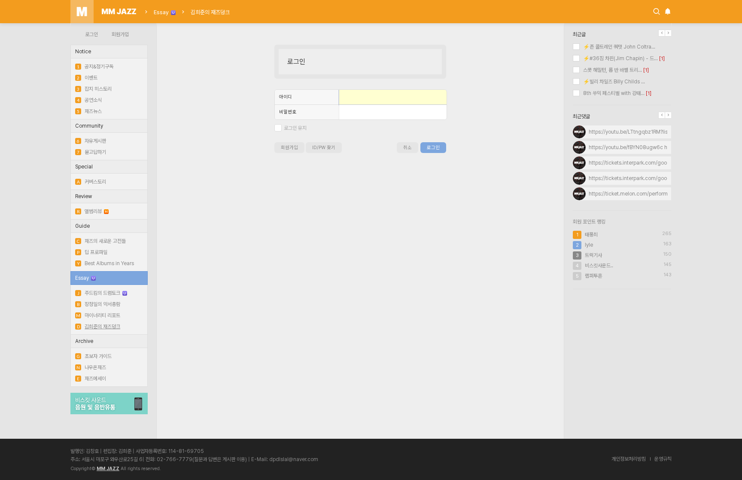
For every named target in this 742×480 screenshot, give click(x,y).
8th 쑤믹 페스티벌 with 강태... (613, 93)
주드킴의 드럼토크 (99, 293)
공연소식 (89, 100)
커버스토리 (91, 182)
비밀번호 (287, 112)
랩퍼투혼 (593, 276)
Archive (84, 341)
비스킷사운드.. (599, 266)
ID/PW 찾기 (323, 147)
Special (84, 167)
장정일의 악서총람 (98, 304)
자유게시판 (91, 141)
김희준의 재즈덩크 (210, 12)
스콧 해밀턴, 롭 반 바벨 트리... (612, 70)
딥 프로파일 (92, 252)
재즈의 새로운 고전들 (101, 241)
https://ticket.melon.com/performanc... (635, 194)
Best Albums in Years (105, 263)
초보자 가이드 (94, 356)
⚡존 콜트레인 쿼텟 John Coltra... (618, 47)
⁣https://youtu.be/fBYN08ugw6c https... (634, 147)
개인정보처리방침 (628, 459)
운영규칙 (663, 459)
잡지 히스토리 (94, 89)
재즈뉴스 (89, 111)
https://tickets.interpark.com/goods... (633, 163)
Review (83, 196)
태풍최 (591, 235)
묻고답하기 (91, 152)
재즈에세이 (91, 379)
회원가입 (120, 34)
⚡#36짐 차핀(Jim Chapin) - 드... (620, 58)
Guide (82, 226)
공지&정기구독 (95, 67)
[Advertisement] (622, 351)
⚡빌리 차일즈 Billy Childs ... (613, 82)
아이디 (285, 97)
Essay (161, 12)
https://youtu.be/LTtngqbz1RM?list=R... (634, 132)
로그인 (91, 34)
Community (89, 126)
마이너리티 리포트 (98, 315)
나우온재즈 (91, 367)
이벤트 (87, 78)
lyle (589, 245)
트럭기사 (593, 255)
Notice (83, 52)
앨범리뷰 (89, 211)
